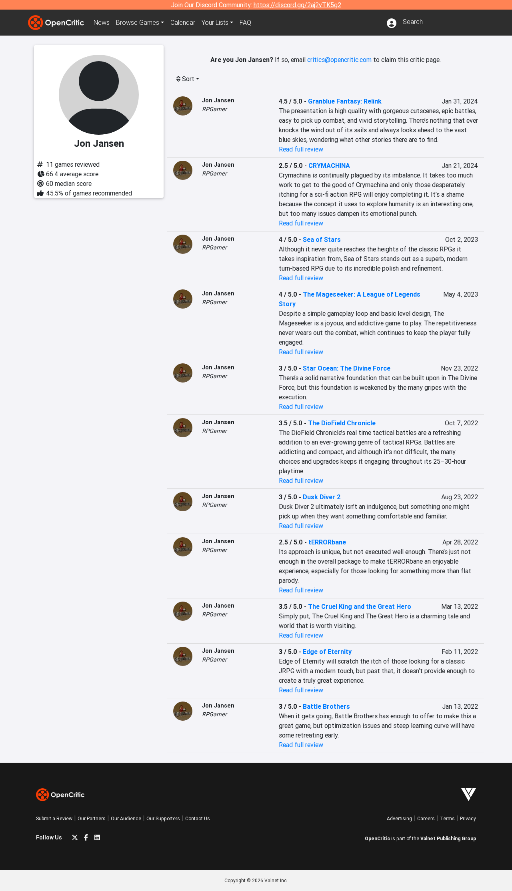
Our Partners (92, 818)
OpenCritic (377, 838)
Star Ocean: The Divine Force (346, 368)
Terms (447, 818)
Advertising (399, 818)
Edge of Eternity (327, 652)
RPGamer (214, 109)
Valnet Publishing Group (448, 838)
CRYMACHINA (329, 165)
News (102, 22)
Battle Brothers (326, 706)
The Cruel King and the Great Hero (359, 606)
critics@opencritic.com (339, 60)
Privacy (468, 818)
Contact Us (197, 818)
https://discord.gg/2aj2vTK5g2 (297, 5)
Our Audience (126, 818)
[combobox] (442, 21)
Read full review (301, 149)
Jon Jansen (218, 100)
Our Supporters (163, 818)
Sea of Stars (322, 239)
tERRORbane (327, 542)
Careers (426, 818)
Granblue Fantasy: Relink (345, 101)
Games (137, 22)
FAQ (245, 22)
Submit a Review (54, 818)
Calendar (182, 22)
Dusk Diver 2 (322, 497)
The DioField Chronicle (342, 423)
